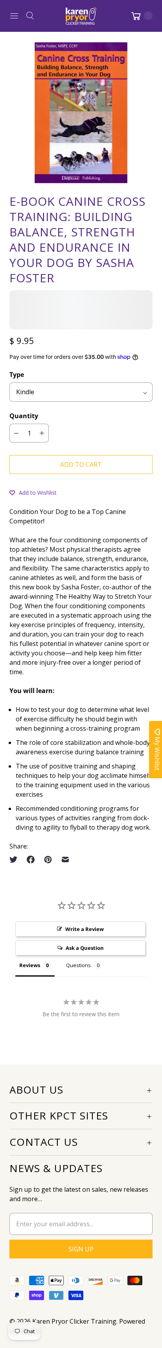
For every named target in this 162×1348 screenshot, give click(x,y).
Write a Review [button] (84, 929)
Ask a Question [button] (85, 947)
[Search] (30, 15)
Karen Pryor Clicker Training (74, 1321)
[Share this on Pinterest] (48, 859)
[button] (33, 492)
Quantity (23, 416)
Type (16, 374)
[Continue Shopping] (141, 16)
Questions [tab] (78, 965)
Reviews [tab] (29, 965)
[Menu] (14, 15)
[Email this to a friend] (65, 859)
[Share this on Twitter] (15, 859)
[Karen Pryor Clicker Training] (81, 16)
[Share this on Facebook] (30, 859)
